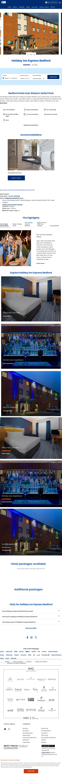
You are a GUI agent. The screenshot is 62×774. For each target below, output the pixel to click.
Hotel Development (28, 733)
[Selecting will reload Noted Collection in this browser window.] (18, 689)
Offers (9, 7)
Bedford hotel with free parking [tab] (41, 224)
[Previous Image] (28, 54)
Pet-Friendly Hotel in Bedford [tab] (29, 224)
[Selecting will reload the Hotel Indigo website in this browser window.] (9, 689)
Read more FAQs (31, 628)
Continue (31, 771)
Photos (53, 7)
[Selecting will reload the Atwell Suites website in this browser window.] (20, 710)
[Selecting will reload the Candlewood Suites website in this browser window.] (51, 710)
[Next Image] (34, 54)
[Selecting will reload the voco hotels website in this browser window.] (26, 689)
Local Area (34, 7)
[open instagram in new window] (30, 637)
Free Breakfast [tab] (54, 225)
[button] (59, 2)
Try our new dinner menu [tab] (4, 224)
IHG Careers (26, 730)
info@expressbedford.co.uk (13, 198)
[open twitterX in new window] (35, 637)
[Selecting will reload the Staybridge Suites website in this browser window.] (31, 710)
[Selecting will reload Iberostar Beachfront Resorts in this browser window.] (52, 689)
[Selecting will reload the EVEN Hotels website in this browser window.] (20, 699)
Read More (3, 103)
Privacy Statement (50, 765)
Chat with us (44, 733)
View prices (53, 77)
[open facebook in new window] (26, 637)
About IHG (25, 728)
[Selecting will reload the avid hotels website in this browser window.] (10, 710)
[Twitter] (9, 729)
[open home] (2, 662)
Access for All (44, 728)
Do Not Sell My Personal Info (48, 737)
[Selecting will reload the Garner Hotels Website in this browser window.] (51, 699)
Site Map (43, 739)
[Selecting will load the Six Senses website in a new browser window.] (10, 679)
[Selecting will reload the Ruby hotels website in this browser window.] (35, 689)
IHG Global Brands (45, 730)
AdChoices (25, 739)
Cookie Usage (26, 742)
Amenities (21, 7)
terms (49, 764)
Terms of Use (44, 735)
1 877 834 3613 (23, 746)
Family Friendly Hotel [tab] (17, 224)
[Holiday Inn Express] (4, 2)
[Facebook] (5, 729)
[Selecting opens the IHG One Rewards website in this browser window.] (31, 718)
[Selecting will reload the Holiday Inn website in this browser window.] (41, 699)
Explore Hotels (26, 735)
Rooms (15, 7)
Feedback (43, 742)
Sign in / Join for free (52, 2)
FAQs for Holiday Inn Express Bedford (31, 604)
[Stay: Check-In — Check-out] (10, 78)
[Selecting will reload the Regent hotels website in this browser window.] (20, 679)
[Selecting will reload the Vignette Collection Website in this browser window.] (41, 679)
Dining (28, 7)
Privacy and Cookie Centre (29, 737)
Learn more (40, 263)
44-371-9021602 (14, 196)
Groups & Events (44, 7)
